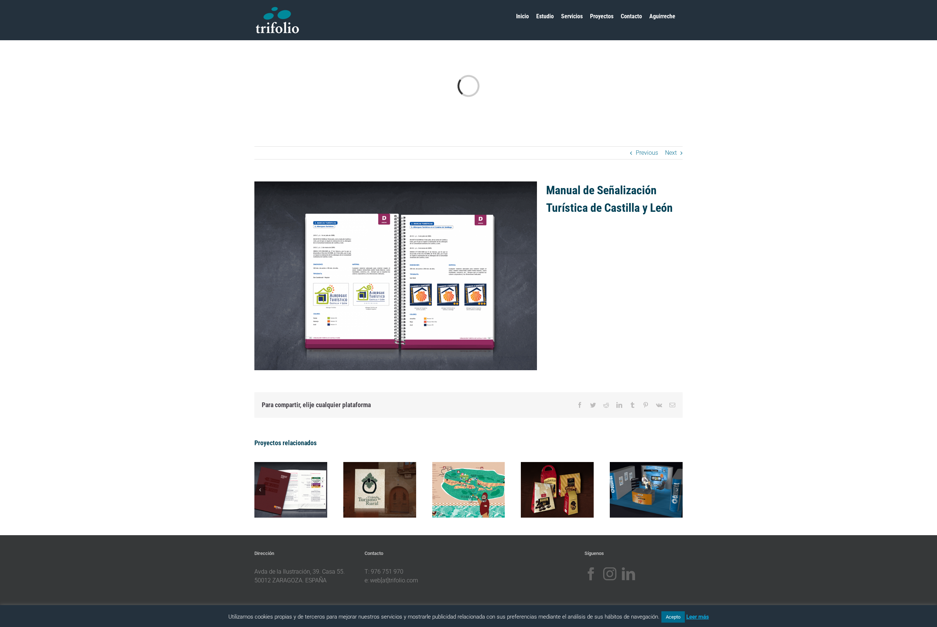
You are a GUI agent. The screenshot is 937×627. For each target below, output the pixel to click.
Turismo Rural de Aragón (371, 477)
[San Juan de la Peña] (468, 490)
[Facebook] (591, 574)
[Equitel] (646, 490)
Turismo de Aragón (282, 482)
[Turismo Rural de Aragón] (379, 490)
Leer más (697, 616)
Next (671, 152)
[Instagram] (609, 574)
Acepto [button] (673, 617)
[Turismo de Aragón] (290, 490)
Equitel (638, 482)
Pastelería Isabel (549, 482)
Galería (299, 482)
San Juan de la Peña (460, 482)
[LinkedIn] (628, 574)
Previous (647, 152)
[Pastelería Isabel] (557, 490)
